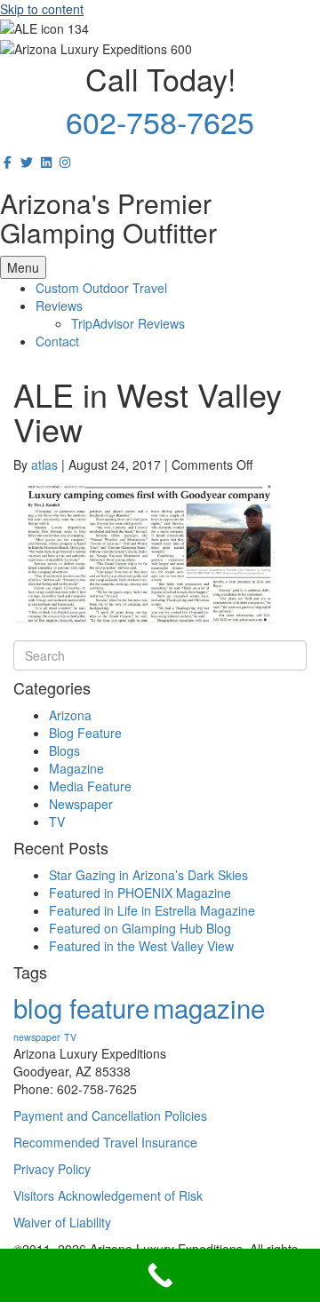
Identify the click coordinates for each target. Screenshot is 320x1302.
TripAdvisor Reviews (128, 323)
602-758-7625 (160, 121)
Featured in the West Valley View (141, 946)
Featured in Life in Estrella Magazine (152, 910)
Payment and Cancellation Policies (110, 1115)
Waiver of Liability (62, 1222)
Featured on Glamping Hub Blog (140, 928)
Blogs (64, 750)
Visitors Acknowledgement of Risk (108, 1195)
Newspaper (81, 804)
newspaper (36, 1037)
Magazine (76, 768)
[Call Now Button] (160, 1275)
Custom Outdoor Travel (101, 288)
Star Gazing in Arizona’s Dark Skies (148, 875)
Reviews (59, 305)
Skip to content (42, 9)
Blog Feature (85, 733)
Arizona (70, 715)
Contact (57, 341)
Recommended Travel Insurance (105, 1142)
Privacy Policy (52, 1169)
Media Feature (90, 786)
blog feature (81, 1007)
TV (57, 821)
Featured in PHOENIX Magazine (140, 892)
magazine (209, 1007)
